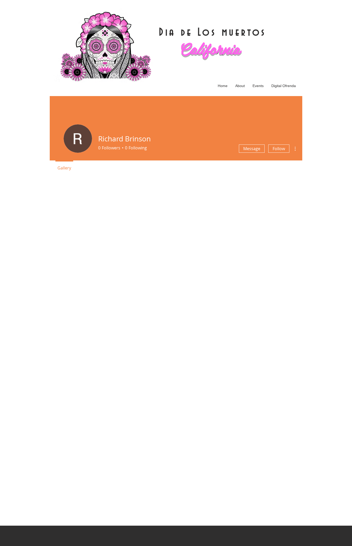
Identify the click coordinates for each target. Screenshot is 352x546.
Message (251, 148)
